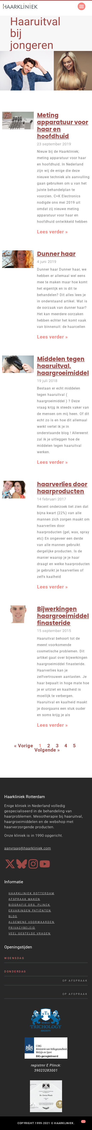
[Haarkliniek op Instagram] (33, 864)
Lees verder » (52, 231)
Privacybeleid (22, 927)
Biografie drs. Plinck (29, 904)
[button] (81, 6)
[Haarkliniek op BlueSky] (21, 864)
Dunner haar (56, 254)
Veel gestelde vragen (30, 933)
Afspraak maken (24, 899)
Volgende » (47, 750)
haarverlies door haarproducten (62, 487)
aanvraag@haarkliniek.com (27, 848)
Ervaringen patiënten (30, 910)
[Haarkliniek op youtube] (44, 864)
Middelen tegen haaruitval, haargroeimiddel (63, 366)
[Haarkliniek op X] (10, 864)
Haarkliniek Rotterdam (31, 893)
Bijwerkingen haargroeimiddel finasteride (63, 616)
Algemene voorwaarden (32, 922)
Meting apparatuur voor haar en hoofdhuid (62, 125)
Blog (13, 916)
